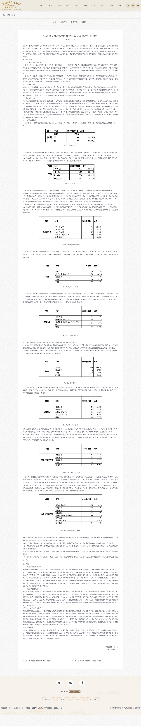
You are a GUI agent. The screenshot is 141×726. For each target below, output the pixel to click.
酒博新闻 (63, 22)
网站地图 (48, 699)
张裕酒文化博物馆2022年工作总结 (40, 661)
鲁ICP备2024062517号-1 (30, 708)
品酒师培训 (128, 708)
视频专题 (74, 22)
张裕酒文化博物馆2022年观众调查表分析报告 (70, 35)
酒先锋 (137, 708)
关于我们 (93, 699)
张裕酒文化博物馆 (7, 708)
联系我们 (78, 699)
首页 (4, 15)
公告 (13, 15)
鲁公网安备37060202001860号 (51, 708)
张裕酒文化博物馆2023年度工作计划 (89, 661)
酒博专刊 (84, 22)
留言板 (63, 699)
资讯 (8, 15)
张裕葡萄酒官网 (115, 708)
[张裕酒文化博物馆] (11, 5)
